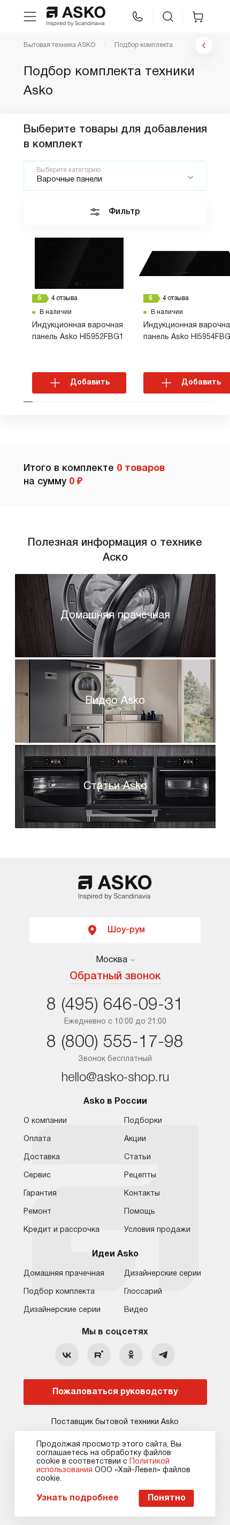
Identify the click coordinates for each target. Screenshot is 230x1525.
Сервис (37, 1175)
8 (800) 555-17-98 (115, 1042)
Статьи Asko (115, 786)
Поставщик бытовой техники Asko (115, 1422)
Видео (136, 1310)
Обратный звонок (115, 976)
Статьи (137, 1157)
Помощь (139, 1211)
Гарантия (40, 1193)
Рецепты (140, 1175)
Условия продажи (157, 1230)
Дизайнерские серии (62, 1310)
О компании (45, 1121)
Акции (135, 1139)
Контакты (142, 1193)
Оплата (37, 1139)
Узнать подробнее (77, 1498)
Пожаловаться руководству (115, 1392)
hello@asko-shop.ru (115, 1078)
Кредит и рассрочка (61, 1230)
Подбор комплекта (59, 1291)
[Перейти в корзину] (197, 16)
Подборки (143, 1121)
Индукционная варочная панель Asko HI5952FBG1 (78, 331)
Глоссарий (143, 1291)
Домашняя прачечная (115, 615)
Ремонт (37, 1211)
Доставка (42, 1157)
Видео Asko (115, 701)
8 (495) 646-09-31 (115, 1005)
